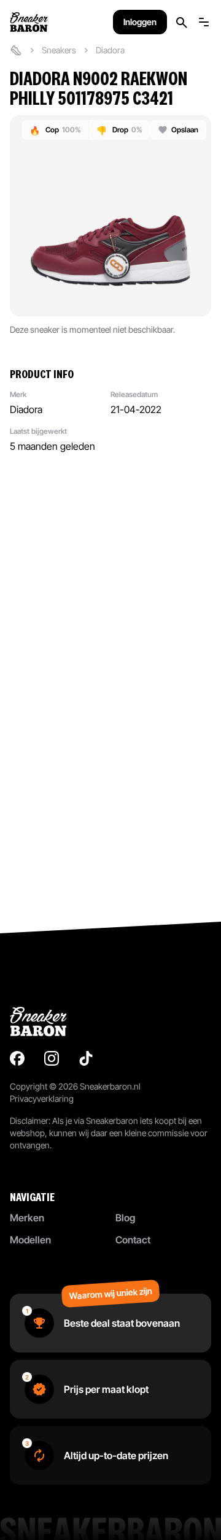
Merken (27, 1218)
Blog (125, 1218)
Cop (55, 130)
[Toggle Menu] (203, 22)
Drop (119, 130)
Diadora (110, 50)
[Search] (181, 22)
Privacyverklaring (42, 1098)
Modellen (30, 1240)
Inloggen (140, 22)
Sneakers (59, 50)
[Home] (16, 50)
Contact (132, 1240)
